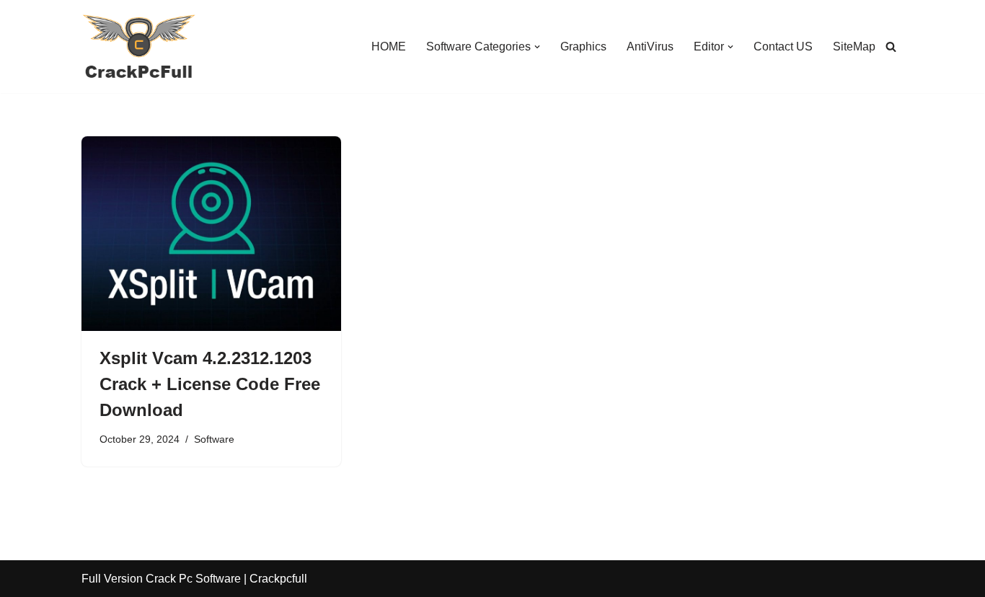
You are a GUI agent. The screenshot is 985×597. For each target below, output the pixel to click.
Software (214, 439)
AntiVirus (650, 46)
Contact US (783, 46)
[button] (537, 47)
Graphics (583, 46)
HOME (388, 46)
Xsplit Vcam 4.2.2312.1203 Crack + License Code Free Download (210, 384)
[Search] (890, 46)
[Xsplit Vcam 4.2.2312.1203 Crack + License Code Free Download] (211, 233)
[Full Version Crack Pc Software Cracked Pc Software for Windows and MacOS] (139, 46)
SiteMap (854, 46)
